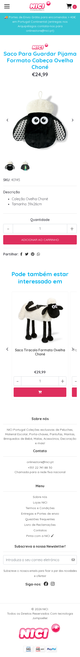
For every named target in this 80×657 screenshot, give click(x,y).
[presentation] (7, 120)
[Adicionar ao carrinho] (40, 392)
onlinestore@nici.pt (40, 462)
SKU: (6, 180)
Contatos (40, 530)
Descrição (11, 192)
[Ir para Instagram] (53, 585)
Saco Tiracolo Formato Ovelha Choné (40, 352)
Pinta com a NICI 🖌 (40, 536)
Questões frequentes (40, 519)
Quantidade (40, 220)
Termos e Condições (40, 508)
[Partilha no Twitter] (26, 254)
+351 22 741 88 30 (40, 470)
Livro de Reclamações (40, 525)
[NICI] (40, 6)
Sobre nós (40, 497)
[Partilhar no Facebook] (21, 254)
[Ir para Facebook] (46, 585)
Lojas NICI (40, 502)
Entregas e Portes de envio (40, 513)
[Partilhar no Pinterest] (32, 254)
